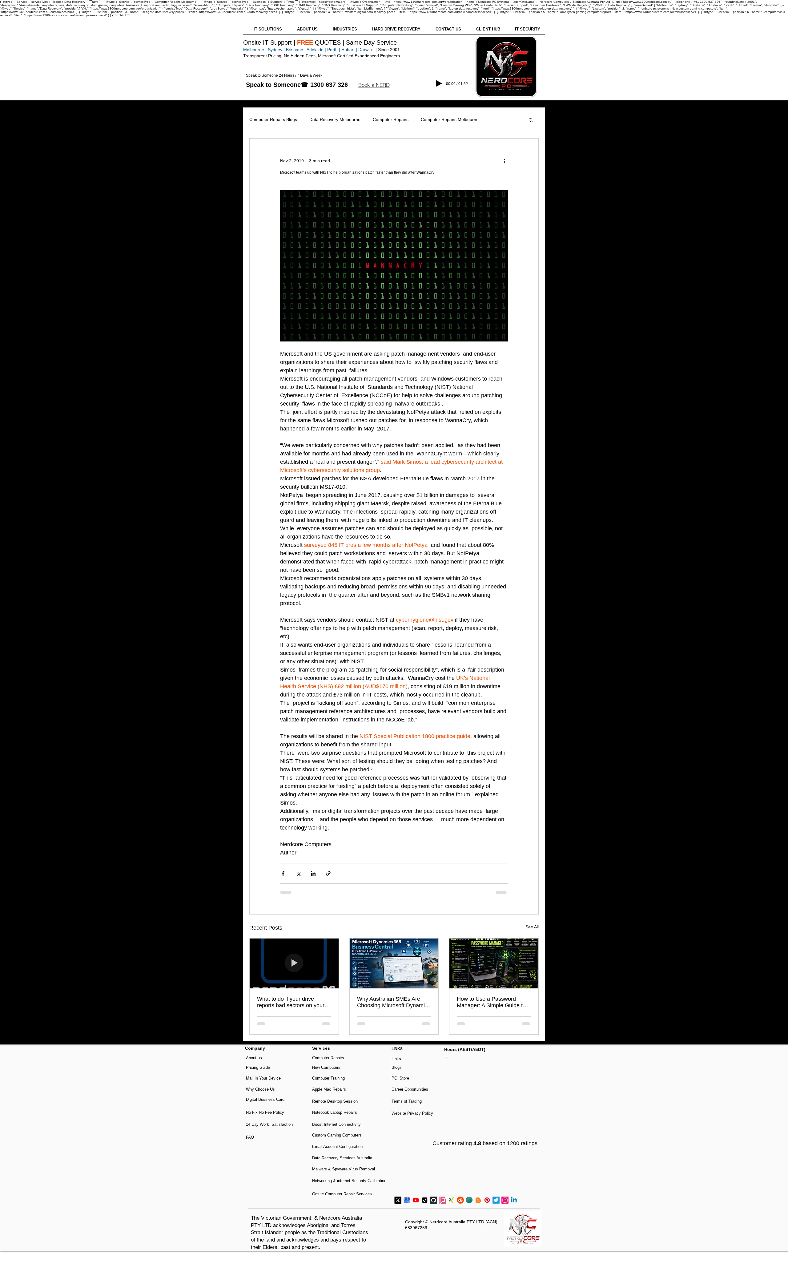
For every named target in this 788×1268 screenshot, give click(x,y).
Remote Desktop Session (335, 1101)
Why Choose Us (260, 1089)
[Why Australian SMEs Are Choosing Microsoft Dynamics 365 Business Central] (394, 963)
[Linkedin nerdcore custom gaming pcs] (513, 1200)
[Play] (439, 83)
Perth (332, 49)
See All (532, 926)
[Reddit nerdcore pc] (460, 1200)
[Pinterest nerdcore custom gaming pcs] (487, 1200)
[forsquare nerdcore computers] (442, 1200)
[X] (397, 1200)
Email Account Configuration (337, 1146)
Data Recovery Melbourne (334, 119)
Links (396, 1058)
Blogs (397, 1067)
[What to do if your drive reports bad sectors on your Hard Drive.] (294, 963)
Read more (455, 1063)
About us (254, 1058)
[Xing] (451, 1200)
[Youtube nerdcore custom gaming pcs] (415, 1200)
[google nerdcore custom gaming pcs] (406, 1200)
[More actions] (504, 160)
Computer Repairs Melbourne (450, 119)
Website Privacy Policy (412, 1113)
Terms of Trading (407, 1101)
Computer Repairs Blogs (273, 119)
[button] (373, 85)
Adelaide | (316, 49)
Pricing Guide (258, 1067)
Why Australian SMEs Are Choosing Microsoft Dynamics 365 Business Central (393, 1002)
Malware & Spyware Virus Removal (343, 1169)
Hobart (348, 49)
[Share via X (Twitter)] (298, 873)
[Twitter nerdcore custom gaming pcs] (496, 1200)
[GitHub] (433, 1200)
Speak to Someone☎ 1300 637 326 (297, 84)
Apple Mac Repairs (329, 1089)
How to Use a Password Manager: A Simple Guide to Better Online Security (491, 1002)
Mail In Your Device (264, 1078)
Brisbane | (296, 49)
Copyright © (417, 1221)
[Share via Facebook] (283, 873)
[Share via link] (328, 873)
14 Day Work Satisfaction (269, 1124)
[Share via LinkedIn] (313, 873)
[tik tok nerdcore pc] (424, 1200)
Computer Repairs (390, 119)
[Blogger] (478, 1200)
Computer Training (328, 1078)
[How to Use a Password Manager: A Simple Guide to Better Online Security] (493, 963)
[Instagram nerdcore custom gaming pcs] (505, 1200)
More (496, 119)
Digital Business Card (265, 1099)
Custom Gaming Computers (337, 1135)
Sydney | (276, 49)
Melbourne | (255, 49)
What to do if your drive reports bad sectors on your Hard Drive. (290, 1002)
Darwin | (368, 49)
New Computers (326, 1067)
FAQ (250, 1137)
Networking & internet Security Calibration (349, 1180)
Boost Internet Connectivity (336, 1124)
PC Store (400, 1078)
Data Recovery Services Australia (342, 1158)
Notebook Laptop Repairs (335, 1112)
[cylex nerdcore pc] (469, 1200)
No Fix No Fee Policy (265, 1112)
